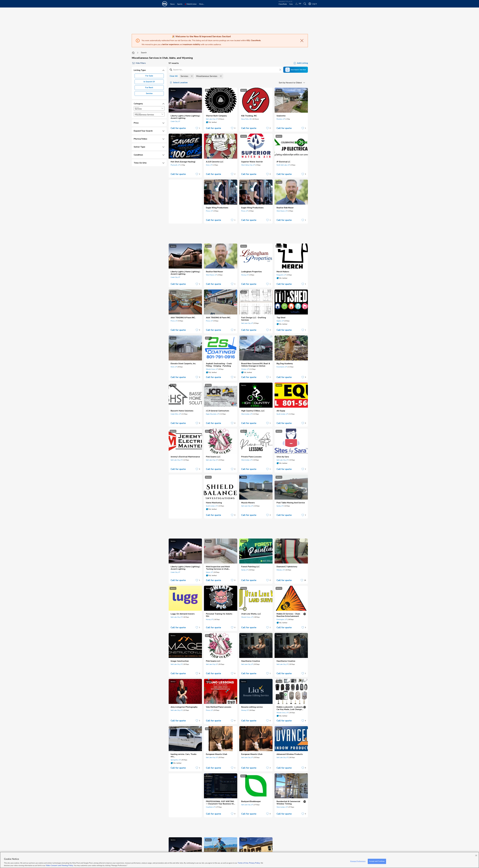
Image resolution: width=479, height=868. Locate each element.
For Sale (149, 76)
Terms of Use (243, 863)
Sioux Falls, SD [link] (246, 119)
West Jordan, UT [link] (246, 414)
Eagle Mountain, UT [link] (212, 414)
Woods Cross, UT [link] (212, 369)
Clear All (174, 76)
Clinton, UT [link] (245, 369)
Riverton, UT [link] (281, 119)
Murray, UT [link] (244, 275)
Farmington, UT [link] (282, 619)
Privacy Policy (254, 863)
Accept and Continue (377, 861)
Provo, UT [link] (209, 211)
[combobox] (149, 108)
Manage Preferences (357, 861)
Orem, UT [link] (209, 165)
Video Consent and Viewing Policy (59, 865)
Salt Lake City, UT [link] (212, 119)
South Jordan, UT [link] (282, 414)
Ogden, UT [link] (280, 321)
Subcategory (138, 113)
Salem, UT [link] (209, 572)
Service (149, 93)
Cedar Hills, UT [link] (176, 414)
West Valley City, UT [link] (248, 165)
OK (476, 855)
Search (144, 52)
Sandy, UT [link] (280, 506)
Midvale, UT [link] (281, 570)
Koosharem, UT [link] (282, 367)
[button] (162, 108)
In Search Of (149, 81)
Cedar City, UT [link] (175, 121)
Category (137, 107)
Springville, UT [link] (176, 760)
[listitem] (185, 110)
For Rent (149, 87)
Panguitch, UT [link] (281, 275)
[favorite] (197, 128)
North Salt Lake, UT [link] (283, 165)
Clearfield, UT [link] (210, 807)
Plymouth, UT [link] (175, 165)
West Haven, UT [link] (282, 211)
